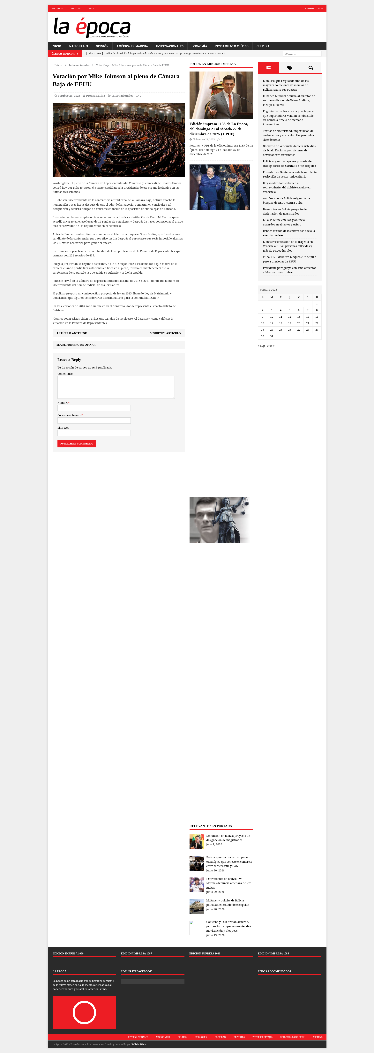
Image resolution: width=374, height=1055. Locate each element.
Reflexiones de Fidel (292, 1037)
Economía (199, 46)
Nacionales (78, 46)
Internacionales (169, 46)
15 (316, 316)
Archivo (318, 1037)
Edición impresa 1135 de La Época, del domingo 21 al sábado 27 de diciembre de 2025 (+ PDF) (219, 129)
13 (298, 316)
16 (262, 323)
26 (289, 329)
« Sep (261, 345)
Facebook (57, 8)
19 (289, 323)
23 (262, 329)
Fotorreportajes (262, 1037)
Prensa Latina (95, 95)
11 (280, 316)
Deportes (239, 1037)
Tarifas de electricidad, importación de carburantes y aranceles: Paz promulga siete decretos (288, 135)
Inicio (91, 8)
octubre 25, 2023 (69, 95)
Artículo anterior (71, 333)
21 (307, 323)
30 (262, 336)
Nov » (271, 345)
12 (289, 316)
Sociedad (220, 1037)
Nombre (62, 403)
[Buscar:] (302, 54)
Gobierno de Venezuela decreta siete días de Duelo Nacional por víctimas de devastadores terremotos (289, 150)
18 (280, 323)
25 (280, 329)
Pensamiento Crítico (232, 46)
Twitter (76, 8)
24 (271, 329)
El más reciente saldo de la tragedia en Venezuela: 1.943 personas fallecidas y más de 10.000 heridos (288, 246)
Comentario (65, 374)
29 (316, 329)
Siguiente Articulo (165, 333)
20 (298, 323)
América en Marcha (132, 46)
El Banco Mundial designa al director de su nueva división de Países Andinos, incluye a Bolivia (289, 100)
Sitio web (63, 427)
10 (271, 316)
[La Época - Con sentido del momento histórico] (92, 27)
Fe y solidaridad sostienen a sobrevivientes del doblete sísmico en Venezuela (286, 187)
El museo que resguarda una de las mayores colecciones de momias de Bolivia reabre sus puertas (286, 85)
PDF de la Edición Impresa (213, 63)
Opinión (102, 46)
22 (316, 323)
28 (307, 329)
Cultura (263, 46)
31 (271, 336)
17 (271, 323)
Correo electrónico (69, 415)
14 (307, 316)
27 (298, 329)
